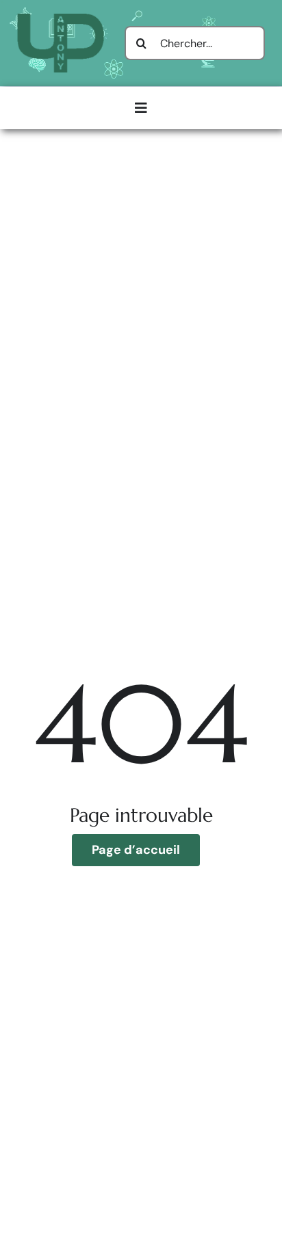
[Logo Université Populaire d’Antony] (60, 19)
